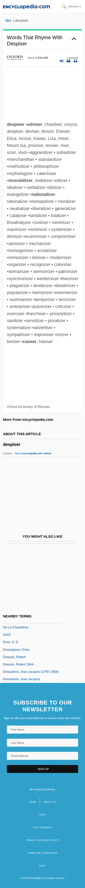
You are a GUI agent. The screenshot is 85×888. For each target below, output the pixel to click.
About (33, 453)
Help (42, 815)
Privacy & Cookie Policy (42, 840)
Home (32, 802)
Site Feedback (42, 827)
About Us (49, 802)
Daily (42, 866)
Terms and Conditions (42, 853)
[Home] (26, 6)
